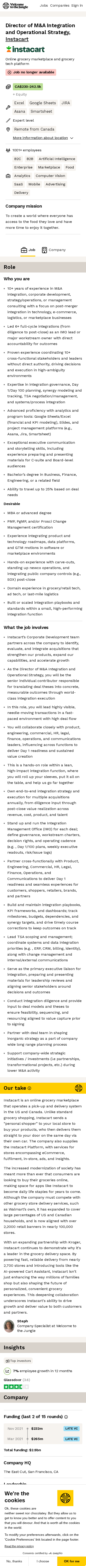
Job (32, 250)
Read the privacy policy (19, 1546)
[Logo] (15, 6)
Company (57, 250)
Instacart (17, 39)
